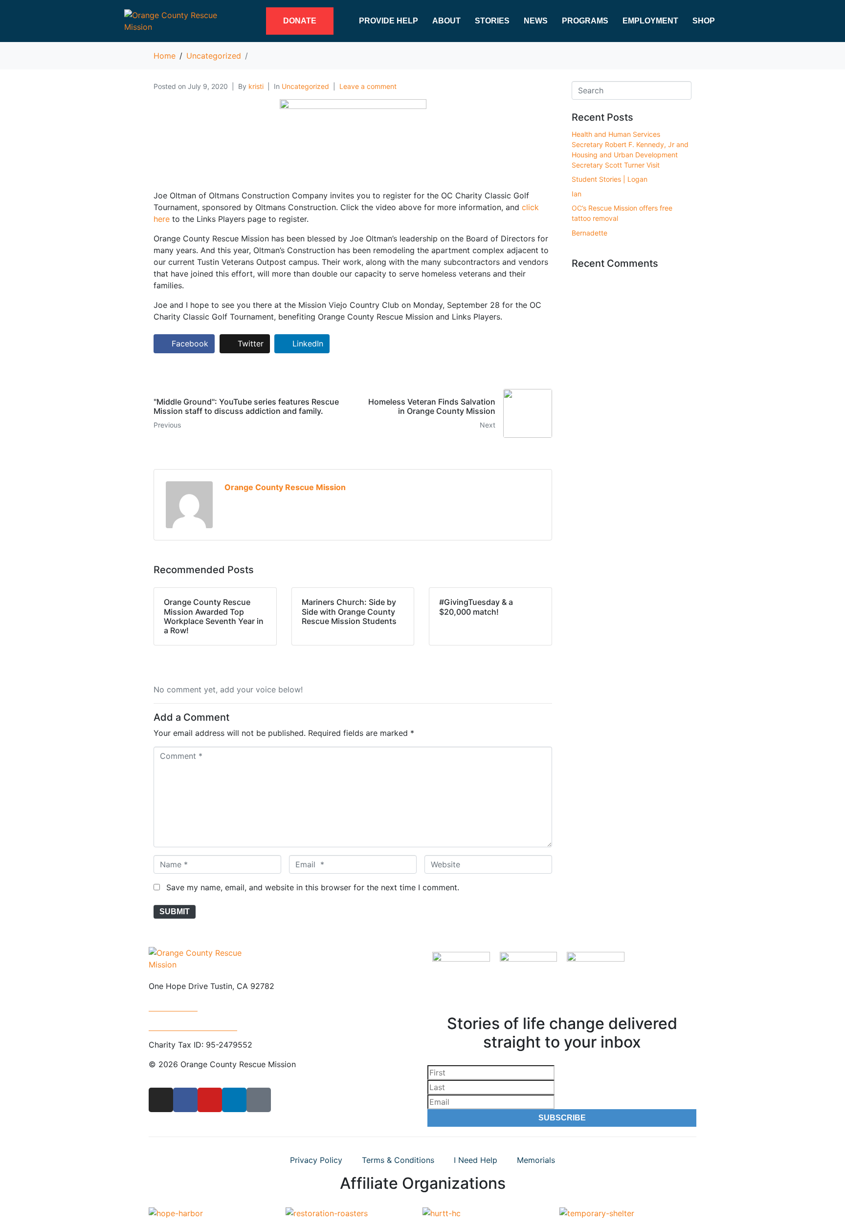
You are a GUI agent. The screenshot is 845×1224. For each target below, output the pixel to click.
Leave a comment (368, 86)
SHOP (703, 21)
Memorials (536, 1160)
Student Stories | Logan (609, 179)
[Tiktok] (258, 1100)
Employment (650, 21)
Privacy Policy (316, 1160)
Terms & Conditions (398, 1160)
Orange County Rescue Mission (285, 487)
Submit (174, 911)
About (446, 21)
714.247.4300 (173, 1005)
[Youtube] (210, 1100)
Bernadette (589, 233)
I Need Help (475, 1160)
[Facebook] (185, 1100)
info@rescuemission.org (193, 1025)
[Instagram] (161, 1100)
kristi (256, 86)
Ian (576, 194)
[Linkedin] (234, 1100)
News (536, 21)
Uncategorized (305, 86)
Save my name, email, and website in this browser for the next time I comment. (312, 887)
